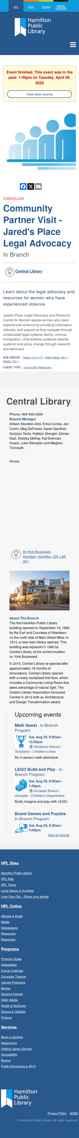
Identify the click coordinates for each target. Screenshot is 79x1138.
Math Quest (36, 727)
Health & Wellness (13, 1005)
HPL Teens (8, 884)
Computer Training (13, 976)
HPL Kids (7, 878)
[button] (73, 44)
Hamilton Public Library (16, 873)
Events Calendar (12, 970)
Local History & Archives (17, 890)
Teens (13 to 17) (33, 357)
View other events (40, 94)
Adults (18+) (10, 361)
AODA (74, 1113)
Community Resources (37, 367)
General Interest (12, 994)
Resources (8, 939)
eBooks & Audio (12, 916)
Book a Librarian (12, 1037)
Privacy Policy (57, 1113)
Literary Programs (13, 982)
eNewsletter (9, 964)
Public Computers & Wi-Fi (18, 1066)
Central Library (28, 271)
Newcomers (9, 1043)
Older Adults (9, 999)
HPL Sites (10, 863)
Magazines (8, 933)
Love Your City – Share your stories (25, 896)
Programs (10, 949)
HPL (16, 7)
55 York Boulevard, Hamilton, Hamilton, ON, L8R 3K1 (44, 556)
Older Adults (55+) (56, 357)
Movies (6, 988)
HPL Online (11, 906)
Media (5, 922)
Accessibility (9, 1054)
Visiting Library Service (16, 1048)
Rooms (6, 1060)
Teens (46, 7)
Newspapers (9, 927)
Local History (61, 7)
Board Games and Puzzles (41, 816)
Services (9, 1027)
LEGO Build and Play (39, 771)
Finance (6, 1017)
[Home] (19, 1098)
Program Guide (11, 959)
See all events (59, 835)
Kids (31, 7)
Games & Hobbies (13, 1011)
